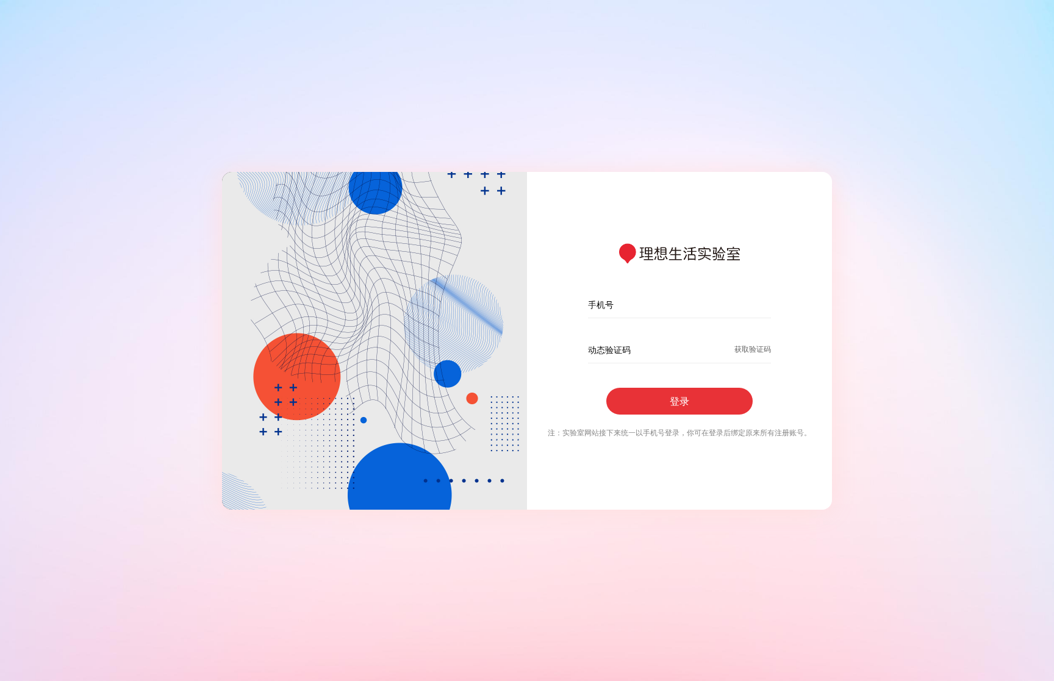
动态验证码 (609, 349)
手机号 (601, 304)
